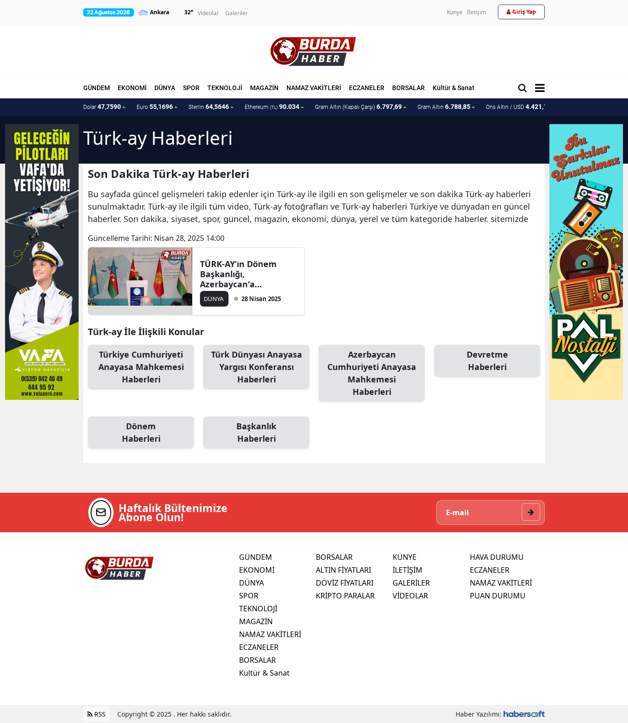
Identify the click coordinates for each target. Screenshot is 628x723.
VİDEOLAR (410, 596)
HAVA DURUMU (497, 557)
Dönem (141, 432)
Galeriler (236, 13)
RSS (99, 714)
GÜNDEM (96, 87)
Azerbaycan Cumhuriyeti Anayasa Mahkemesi (371, 373)
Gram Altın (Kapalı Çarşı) (358, 106)
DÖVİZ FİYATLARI (344, 583)
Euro (155, 106)
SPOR (191, 87)
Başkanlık (256, 432)
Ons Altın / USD (518, 106)
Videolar (208, 13)
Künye (454, 12)
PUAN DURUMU (497, 596)
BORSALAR (408, 87)
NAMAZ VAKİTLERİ (313, 87)
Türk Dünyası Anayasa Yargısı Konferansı (256, 367)
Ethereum (272, 106)
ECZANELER (366, 87)
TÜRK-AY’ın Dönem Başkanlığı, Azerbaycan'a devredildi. (238, 274)
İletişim (476, 12)
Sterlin (208, 106)
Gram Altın (443, 106)
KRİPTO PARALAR (345, 596)
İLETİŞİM (407, 570)
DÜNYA (164, 87)
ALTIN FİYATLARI (343, 570)
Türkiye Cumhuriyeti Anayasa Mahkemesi (141, 367)
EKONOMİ (132, 87)
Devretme (487, 360)
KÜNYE (405, 557)
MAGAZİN (264, 87)
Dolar (102, 106)
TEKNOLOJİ (224, 87)
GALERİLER (411, 583)
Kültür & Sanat (453, 87)
